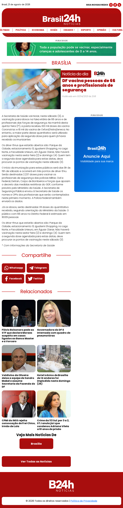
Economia (38, 30)
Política (21, 30)
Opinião (101, 30)
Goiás (53, 30)
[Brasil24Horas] (61, 19)
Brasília (36, 444)
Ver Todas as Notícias (36, 461)
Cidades (68, 30)
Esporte (86, 30)
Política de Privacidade (83, 501)
